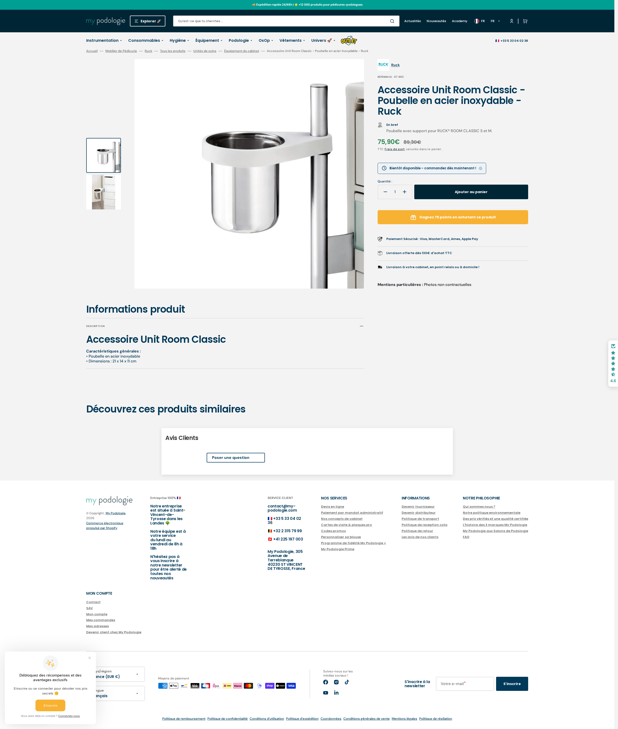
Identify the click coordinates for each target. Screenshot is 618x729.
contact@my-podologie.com (282, 508)
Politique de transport (420, 518)
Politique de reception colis (424, 525)
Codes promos (333, 531)
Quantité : (385, 181)
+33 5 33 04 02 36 (514, 40)
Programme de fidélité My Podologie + (353, 543)
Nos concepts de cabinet (342, 518)
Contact (93, 602)
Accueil (92, 51)
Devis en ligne (332, 507)
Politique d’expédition (302, 719)
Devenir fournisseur (418, 507)
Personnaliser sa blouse (341, 537)
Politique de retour (417, 531)
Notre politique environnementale (491, 512)
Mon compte (96, 614)
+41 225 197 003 (288, 539)
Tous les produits (173, 51)
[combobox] (286, 21)
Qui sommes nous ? (479, 507)
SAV (89, 608)
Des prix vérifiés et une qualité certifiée (495, 518)
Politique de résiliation (435, 719)
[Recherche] (393, 21)
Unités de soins (204, 51)
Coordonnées (331, 719)
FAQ (466, 537)
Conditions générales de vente (366, 719)
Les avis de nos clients (420, 537)
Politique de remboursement (183, 719)
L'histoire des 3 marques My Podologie (495, 525)
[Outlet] (349, 40)
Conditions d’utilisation (267, 719)
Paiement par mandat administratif (352, 512)
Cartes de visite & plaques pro (346, 525)
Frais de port (395, 149)
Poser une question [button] (230, 457)
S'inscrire (512, 683)
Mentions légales (404, 719)
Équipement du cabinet (241, 51)
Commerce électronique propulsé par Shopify (104, 525)
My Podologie (116, 513)
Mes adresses (97, 626)
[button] (524, 21)
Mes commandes (100, 620)
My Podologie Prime (337, 549)
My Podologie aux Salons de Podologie (495, 531)
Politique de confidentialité (227, 719)
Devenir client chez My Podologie (113, 632)
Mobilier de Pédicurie (121, 51)
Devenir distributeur (419, 512)
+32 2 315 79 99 (287, 531)
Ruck (148, 51)
